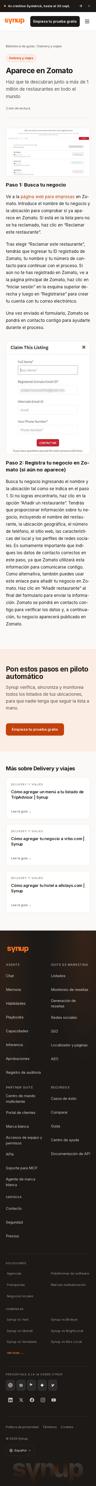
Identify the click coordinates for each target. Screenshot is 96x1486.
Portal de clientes (20, 1112)
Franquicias (16, 1285)
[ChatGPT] (10, 1385)
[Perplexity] (20, 1385)
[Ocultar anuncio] (89, 5)
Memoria (13, 989)
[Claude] (31, 1385)
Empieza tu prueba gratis (55, 21)
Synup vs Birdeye (64, 1319)
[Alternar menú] (87, 21)
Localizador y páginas (69, 1045)
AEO (54, 1058)
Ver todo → (15, 1353)
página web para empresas (48, 196)
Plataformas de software (70, 1273)
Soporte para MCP (21, 1168)
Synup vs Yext (18, 1319)
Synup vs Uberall (20, 1331)
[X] (21, 1400)
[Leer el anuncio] (81, 5)
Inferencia (14, 1044)
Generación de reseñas (63, 1003)
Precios (12, 1236)
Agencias (14, 1273)
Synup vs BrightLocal (67, 1331)
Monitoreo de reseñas (69, 989)
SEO (54, 1031)
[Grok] (52, 1385)
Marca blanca (17, 1126)
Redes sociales (64, 1017)
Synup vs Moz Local (66, 1342)
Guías (55, 1126)
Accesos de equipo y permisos (24, 1140)
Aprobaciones (18, 1058)
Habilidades (16, 1003)
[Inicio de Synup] (14, 21)
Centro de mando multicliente (20, 1098)
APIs (10, 1154)
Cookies (67, 1427)
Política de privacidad (22, 1427)
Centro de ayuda (65, 1140)
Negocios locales (20, 1296)
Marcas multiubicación (68, 1285)
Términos (50, 1427)
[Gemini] (42, 1385)
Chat (10, 975)
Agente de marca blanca (20, 1182)
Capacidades (17, 1031)
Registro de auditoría (23, 1072)
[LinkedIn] (10, 1400)
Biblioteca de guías (20, 46)
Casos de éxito (64, 1098)
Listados (58, 975)
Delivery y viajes (49, 46)
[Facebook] (32, 1400)
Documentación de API (70, 1153)
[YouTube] (53, 1400)
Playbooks (15, 1017)
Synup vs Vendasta (21, 1342)
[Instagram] (42, 1400)
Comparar (59, 1112)
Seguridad (14, 1222)
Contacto (14, 1208)
